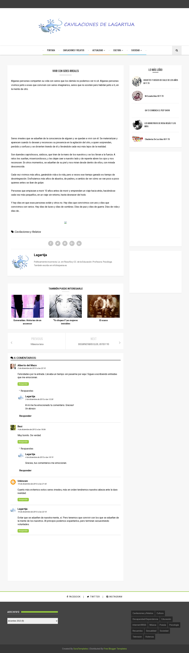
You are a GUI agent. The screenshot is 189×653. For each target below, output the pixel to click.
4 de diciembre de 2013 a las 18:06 (31, 429)
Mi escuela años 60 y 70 (154, 95)
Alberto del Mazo (27, 365)
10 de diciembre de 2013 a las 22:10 (32, 512)
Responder (23, 384)
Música (153, 625)
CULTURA (117, 50)
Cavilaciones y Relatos (27, 231)
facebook (74, 596)
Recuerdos (138, 631)
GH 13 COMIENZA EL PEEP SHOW (157, 110)
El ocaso (103, 320)
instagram (115, 596)
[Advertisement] (65, 111)
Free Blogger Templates (115, 648)
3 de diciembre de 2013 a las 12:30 (39, 399)
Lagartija (30, 396)
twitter (95, 596)
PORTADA (51, 50)
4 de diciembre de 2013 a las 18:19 (39, 457)
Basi (20, 426)
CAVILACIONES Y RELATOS (73, 50)
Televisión (137, 637)
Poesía (163, 625)
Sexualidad (151, 631)
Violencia (149, 637)
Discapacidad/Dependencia (145, 619)
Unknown (23, 481)
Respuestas (27, 390)
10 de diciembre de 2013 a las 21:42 (32, 484)
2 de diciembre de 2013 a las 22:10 (31, 368)
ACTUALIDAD (97, 50)
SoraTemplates (80, 648)
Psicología (174, 625)
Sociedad (164, 631)
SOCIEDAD (135, 50)
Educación (166, 619)
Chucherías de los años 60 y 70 (157, 139)
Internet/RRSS (139, 625)
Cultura (160, 613)
